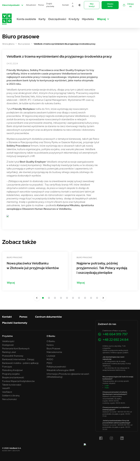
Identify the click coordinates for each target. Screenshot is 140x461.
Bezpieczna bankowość (13, 377)
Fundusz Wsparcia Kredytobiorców (18, 381)
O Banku (51, 341)
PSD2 (49, 363)
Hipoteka (88, 19)
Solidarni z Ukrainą (10, 395)
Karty (42, 19)
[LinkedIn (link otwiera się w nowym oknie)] (122, 438)
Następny (103, 298)
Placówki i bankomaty (14, 322)
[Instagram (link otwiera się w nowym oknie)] (111, 438)
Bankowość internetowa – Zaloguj (18, 359)
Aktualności (31, 5)
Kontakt (65, 5)
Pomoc (41, 5)
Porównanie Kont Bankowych (16, 348)
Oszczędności (57, 19)
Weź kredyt (92, 5)
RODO (50, 359)
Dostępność (8, 345)
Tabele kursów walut (11, 384)
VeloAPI (6, 388)
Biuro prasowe (14, 257)
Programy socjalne (11, 373)
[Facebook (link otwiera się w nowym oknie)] (101, 438)
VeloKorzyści (8, 341)
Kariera (50, 345)
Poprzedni (37, 298)
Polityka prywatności (56, 366)
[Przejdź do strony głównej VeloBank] (7, 19)
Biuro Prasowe (53, 348)
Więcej (11, 282)
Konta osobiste (26, 19)
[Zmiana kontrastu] (80, 5)
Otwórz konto (110, 5)
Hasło (107, 388)
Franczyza (7, 366)
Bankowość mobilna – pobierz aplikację (20, 363)
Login (107, 385)
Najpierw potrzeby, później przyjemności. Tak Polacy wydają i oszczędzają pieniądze (102, 268)
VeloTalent (7, 392)
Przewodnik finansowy (12, 355)
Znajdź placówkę (50, 5)
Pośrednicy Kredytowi (12, 370)
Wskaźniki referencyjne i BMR (60, 370)
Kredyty (74, 19)
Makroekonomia (54, 352)
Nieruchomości (9, 399)
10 (97, 298)
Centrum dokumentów (48, 316)
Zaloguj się (130, 5)
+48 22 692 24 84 (115, 339)
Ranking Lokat (9, 352)
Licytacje (51, 355)
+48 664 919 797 (115, 334)
